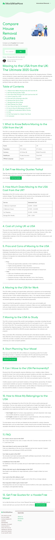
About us (20, 516)
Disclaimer (20, 518)
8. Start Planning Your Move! (14, 104)
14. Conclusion (10, 116)
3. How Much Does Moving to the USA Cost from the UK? (22, 94)
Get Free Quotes (15, 178)
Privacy (20, 520)
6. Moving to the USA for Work (14, 100)
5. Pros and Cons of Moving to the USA (17, 98)
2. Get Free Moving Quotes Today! (15, 92)
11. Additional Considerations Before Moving (18, 110)
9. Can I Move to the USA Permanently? (17, 106)
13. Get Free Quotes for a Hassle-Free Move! (18, 114)
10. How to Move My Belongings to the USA (18, 108)
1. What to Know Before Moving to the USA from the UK (21, 90)
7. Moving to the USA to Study (14, 102)
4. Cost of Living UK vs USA (13, 96)
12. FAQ (8, 112)
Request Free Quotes (10, 359)
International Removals (42, 3)
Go (21, 51)
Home (4, 57)
